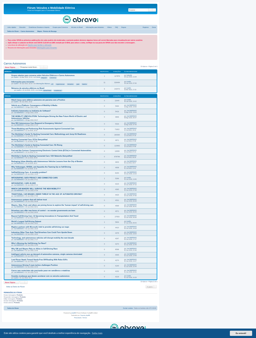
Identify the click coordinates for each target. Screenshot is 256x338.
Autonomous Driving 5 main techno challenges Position (34, 265)
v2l (52, 84)
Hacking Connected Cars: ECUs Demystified (29, 140)
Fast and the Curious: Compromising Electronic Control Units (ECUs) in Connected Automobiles (51, 150)
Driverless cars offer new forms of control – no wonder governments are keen (43, 211)
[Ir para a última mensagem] (133, 75)
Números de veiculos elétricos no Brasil (27, 88)
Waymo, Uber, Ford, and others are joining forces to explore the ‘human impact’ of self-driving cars (52, 205)
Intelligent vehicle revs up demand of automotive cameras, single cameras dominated (46, 254)
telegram (44, 78)
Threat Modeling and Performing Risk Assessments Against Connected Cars (42, 129)
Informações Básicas (43, 83)
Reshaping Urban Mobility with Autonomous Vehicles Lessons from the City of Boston (47, 161)
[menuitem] (21, 27)
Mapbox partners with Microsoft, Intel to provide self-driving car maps (40, 227)
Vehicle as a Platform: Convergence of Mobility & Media (34, 105)
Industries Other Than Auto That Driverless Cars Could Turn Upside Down (41, 232)
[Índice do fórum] (15, 8)
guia (78, 84)
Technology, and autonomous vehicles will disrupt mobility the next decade (42, 238)
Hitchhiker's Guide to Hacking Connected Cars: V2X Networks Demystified (41, 156)
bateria (84, 84)
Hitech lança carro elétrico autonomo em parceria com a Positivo (38, 100)
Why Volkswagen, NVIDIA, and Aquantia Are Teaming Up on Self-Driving (41, 167)
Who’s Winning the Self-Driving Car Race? (28, 243)
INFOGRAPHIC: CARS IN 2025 (23, 183)
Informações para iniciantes (47, 48)
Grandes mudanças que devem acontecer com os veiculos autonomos (40, 276)
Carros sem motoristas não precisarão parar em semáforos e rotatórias (40, 271)
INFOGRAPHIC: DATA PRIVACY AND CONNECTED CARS (34, 178)
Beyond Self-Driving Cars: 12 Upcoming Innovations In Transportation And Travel (44, 216)
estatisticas (57, 90)
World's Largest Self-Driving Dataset (26, 221)
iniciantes (70, 84)
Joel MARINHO (19, 107)
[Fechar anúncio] (155, 36)
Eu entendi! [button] (241, 333)
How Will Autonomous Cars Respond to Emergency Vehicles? (37, 123)
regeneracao (60, 84)
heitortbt (129, 75)
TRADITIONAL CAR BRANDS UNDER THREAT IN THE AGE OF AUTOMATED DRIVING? (46, 194)
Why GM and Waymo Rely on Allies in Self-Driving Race (34, 249)
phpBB (73, 313)
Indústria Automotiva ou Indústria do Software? (31, 111)
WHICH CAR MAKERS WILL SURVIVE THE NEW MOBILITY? (36, 189)
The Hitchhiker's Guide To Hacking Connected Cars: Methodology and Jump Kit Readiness (48, 134)
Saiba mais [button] (97, 333)
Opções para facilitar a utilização (39, 45)
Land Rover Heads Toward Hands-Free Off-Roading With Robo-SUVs (39, 260)
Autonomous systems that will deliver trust (29, 200)
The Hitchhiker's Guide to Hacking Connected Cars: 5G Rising (36, 145)
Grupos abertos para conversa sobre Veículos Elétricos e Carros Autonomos (43, 75)
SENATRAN (47, 90)
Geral (38, 77)
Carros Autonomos (15, 63)
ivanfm (16, 77)
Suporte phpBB (85, 315)
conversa (53, 78)
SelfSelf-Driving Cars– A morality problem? (29, 172)
